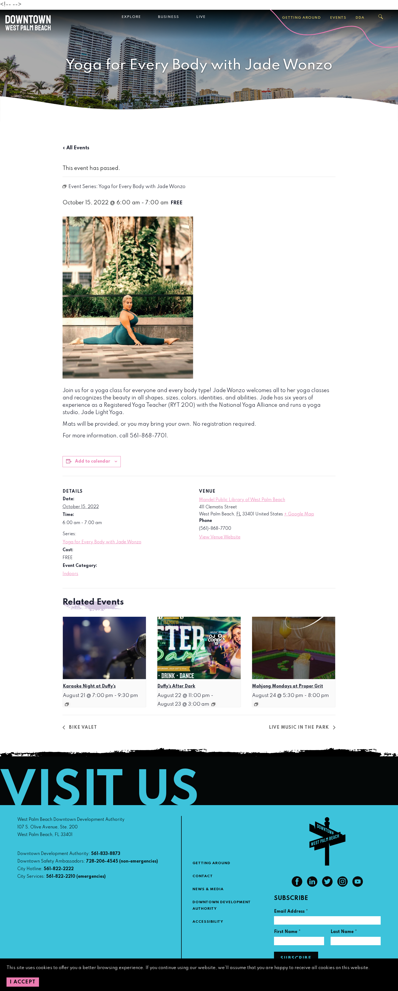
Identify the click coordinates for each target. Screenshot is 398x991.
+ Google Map (299, 514)
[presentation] (104, 648)
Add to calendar (92, 461)
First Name (287, 932)
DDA (359, 18)
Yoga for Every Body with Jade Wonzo (102, 542)
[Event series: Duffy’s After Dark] (213, 704)
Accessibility (208, 922)
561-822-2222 (59, 869)
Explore (131, 17)
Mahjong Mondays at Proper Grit (287, 686)
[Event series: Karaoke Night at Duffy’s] (67, 704)
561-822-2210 (60, 876)
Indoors (70, 574)
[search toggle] (380, 16)
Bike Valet (82, 727)
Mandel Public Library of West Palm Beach (242, 500)
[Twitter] (327, 885)
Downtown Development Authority (222, 905)
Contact (203, 876)
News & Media (208, 889)
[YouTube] (357, 885)
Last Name (344, 932)
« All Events (76, 148)
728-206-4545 (102, 861)
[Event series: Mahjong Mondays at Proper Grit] (256, 704)
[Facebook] (297, 885)
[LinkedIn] (312, 885)
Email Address (291, 912)
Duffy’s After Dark (176, 686)
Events (338, 18)
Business (168, 17)
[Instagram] (342, 885)
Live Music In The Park (299, 727)
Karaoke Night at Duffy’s (89, 686)
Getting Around (301, 18)
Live (200, 17)
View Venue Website (219, 537)
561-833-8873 (105, 854)
